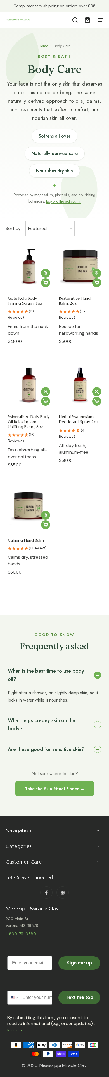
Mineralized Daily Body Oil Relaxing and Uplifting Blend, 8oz (28, 422)
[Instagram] (62, 892)
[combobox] (14, 998)
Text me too (79, 997)
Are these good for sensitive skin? (46, 749)
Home (43, 46)
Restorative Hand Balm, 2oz (75, 301)
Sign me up (79, 963)
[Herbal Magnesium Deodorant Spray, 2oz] (80, 385)
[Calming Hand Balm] (29, 508)
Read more (16, 1030)
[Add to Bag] (45, 282)
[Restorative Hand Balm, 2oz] (80, 266)
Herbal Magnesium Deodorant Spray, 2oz (78, 419)
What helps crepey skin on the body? (41, 724)
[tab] (9, 287)
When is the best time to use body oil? (46, 675)
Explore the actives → (63, 201)
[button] (29, 315)
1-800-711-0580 (21, 933)
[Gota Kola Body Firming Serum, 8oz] (29, 266)
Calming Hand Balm (26, 540)
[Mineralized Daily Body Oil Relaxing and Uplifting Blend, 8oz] (29, 385)
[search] (75, 19)
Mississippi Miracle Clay (63, 1066)
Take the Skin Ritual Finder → (54, 789)
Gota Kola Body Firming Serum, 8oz (25, 301)
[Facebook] (46, 892)
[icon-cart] (87, 19)
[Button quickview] (45, 273)
